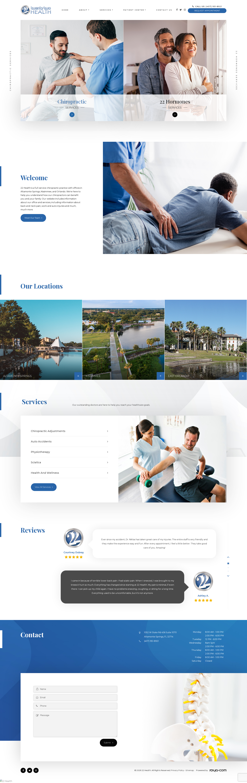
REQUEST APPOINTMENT (207, 10)
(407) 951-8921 (214, 6)
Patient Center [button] (133, 10)
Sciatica (36, 462)
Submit (107, 742)
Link (95, 531)
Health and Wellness (45, 472)
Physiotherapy (40, 451)
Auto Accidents (41, 441)
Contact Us (164, 10)
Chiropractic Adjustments (48, 431)
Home (65, 10)
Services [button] (105, 10)
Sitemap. (190, 770)
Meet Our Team (32, 218)
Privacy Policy (177, 770)
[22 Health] (123, 781)
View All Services (43, 487)
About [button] (83, 10)
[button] (228, 557)
